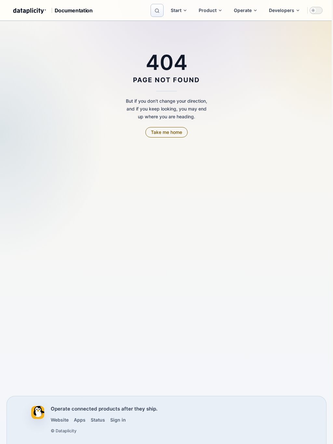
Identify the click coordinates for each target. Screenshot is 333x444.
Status (98, 420)
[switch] (316, 10)
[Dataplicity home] (37, 412)
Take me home (166, 132)
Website (60, 420)
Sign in (118, 420)
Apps (80, 420)
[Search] (157, 10)
